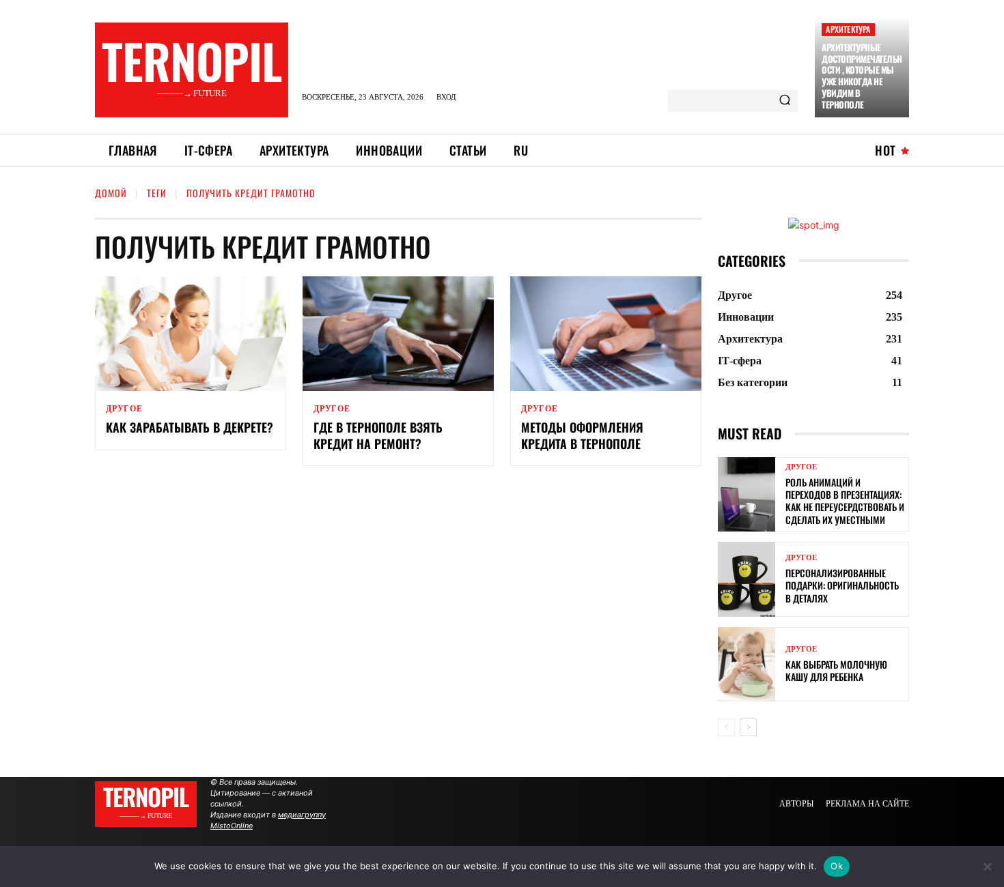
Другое (124, 409)
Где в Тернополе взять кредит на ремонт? (378, 435)
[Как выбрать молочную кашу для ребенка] (746, 664)
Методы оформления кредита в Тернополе (582, 435)
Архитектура (848, 29)
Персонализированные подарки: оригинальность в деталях (842, 585)
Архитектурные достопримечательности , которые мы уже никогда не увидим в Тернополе (862, 75)
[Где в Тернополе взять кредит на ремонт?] (398, 333)
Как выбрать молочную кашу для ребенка (836, 670)
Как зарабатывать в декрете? (189, 427)
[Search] (785, 101)
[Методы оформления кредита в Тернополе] (605, 333)
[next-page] (748, 727)
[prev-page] (726, 727)
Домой (111, 193)
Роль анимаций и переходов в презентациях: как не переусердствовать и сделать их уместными (844, 501)
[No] (987, 866)
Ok (837, 865)
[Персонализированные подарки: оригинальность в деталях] (746, 579)
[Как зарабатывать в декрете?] (190, 333)
